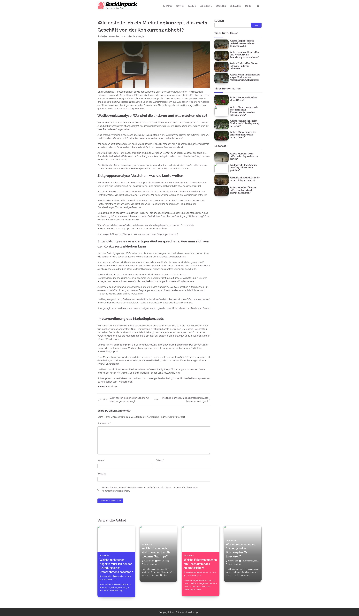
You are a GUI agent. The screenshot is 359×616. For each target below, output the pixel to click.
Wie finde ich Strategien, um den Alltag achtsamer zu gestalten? (243, 168)
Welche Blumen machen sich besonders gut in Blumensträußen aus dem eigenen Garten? (244, 111)
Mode (248, 6)
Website (101, 474)
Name (101, 460)
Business (221, 6)
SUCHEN (219, 20)
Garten (180, 6)
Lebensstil (206, 6)
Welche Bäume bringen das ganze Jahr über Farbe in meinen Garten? (243, 135)
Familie (192, 6)
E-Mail (160, 460)
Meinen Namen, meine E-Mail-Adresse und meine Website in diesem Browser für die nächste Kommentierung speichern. (149, 489)
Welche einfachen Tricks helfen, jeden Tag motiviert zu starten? (244, 156)
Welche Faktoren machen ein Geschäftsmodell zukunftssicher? (200, 564)
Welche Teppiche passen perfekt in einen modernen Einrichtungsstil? (242, 43)
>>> (256, 25)
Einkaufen (235, 6)
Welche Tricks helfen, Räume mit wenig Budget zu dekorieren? (243, 66)
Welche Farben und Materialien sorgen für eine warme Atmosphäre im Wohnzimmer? (245, 77)
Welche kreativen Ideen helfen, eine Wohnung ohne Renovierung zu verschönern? (244, 55)
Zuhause (167, 6)
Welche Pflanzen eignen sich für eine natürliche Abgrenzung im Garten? (245, 123)
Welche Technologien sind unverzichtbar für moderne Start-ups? (156, 552)
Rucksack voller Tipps (189, 612)
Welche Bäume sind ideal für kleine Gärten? (243, 99)
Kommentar (104, 423)
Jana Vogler (139, 36)
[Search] (258, 6)
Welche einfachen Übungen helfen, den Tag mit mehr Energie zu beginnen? (243, 190)
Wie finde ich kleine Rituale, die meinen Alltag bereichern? (245, 179)
